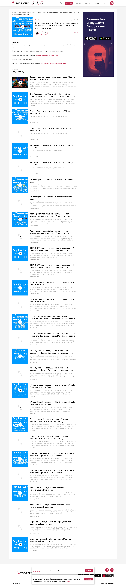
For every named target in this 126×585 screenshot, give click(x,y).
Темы (104, 3)
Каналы (97, 3)
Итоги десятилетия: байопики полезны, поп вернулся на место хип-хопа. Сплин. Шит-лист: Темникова (51, 216)
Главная (78, 3)
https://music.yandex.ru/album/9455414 (53, 63)
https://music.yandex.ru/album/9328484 (48, 55)
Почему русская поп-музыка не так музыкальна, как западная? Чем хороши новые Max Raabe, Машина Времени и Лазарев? (53, 318)
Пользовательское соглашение (106, 583)
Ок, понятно (88, 579)
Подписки (87, 3)
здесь (68, 581)
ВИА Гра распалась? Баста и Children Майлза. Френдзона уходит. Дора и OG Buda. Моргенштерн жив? (52, 96)
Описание (15, 42)
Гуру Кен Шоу (22, 12)
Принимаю (89, 570)
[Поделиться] (46, 33)
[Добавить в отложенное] (41, 33)
